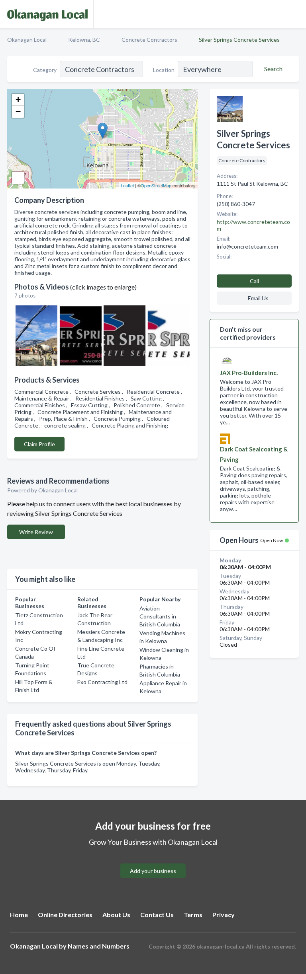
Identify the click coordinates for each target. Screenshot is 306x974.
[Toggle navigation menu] (295, 14)
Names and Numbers (98, 946)
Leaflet (127, 185)
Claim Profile (39, 444)
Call (254, 281)
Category (45, 69)
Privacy (223, 914)
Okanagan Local (27, 39)
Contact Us (157, 914)
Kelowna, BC (84, 39)
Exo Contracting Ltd (102, 681)
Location (164, 69)
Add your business (153, 870)
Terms (193, 914)
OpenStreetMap (156, 185)
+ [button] (18, 100)
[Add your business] (153, 861)
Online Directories (65, 914)
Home (19, 914)
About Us (116, 914)
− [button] (18, 112)
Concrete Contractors (149, 39)
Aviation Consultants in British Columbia (159, 616)
